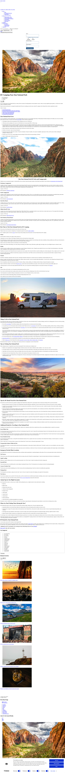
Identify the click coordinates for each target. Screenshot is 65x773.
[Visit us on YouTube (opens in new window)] (2, 719)
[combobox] (32, 35)
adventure (35, 526)
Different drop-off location (33, 37)
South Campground (9, 198)
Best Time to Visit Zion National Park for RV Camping (11, 111)
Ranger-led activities (5, 338)
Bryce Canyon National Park (25, 477)
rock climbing (8, 324)
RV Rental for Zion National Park (7, 114)
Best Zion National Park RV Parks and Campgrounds (11, 110)
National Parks (6, 539)
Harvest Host (6, 551)
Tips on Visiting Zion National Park (8, 113)
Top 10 (5, 541)
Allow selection (56, 763)
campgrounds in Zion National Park (56, 181)
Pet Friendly (6, 540)
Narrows (51, 265)
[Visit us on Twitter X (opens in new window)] (2, 720)
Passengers (28, 44)
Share (2, 101)
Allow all (56, 760)
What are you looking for (14, 28)
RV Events (6, 534)
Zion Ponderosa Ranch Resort (11, 224)
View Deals (13, 9)
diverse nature (19, 119)
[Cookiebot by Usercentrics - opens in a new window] (6, 771)
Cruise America (30, 523)
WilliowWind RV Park (10, 215)
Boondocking (6, 550)
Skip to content (2, 0)
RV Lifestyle (6, 535)
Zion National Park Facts (6, 109)
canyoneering (33, 325)
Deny (56, 766)
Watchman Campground (10, 190)
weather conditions (31, 230)
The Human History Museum (18, 336)
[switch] (29, 771)
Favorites (5, 537)
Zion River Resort (9, 207)
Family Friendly (7, 538)
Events (5, 536)
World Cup (6, 542)
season (14, 232)
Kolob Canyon (19, 263)
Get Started (2, 553)
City (27, 33)
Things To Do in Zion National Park (8, 112)
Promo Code (28, 40)
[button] (4, 11)
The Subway (23, 327)
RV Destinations (7, 533)
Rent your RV (2, 528)
